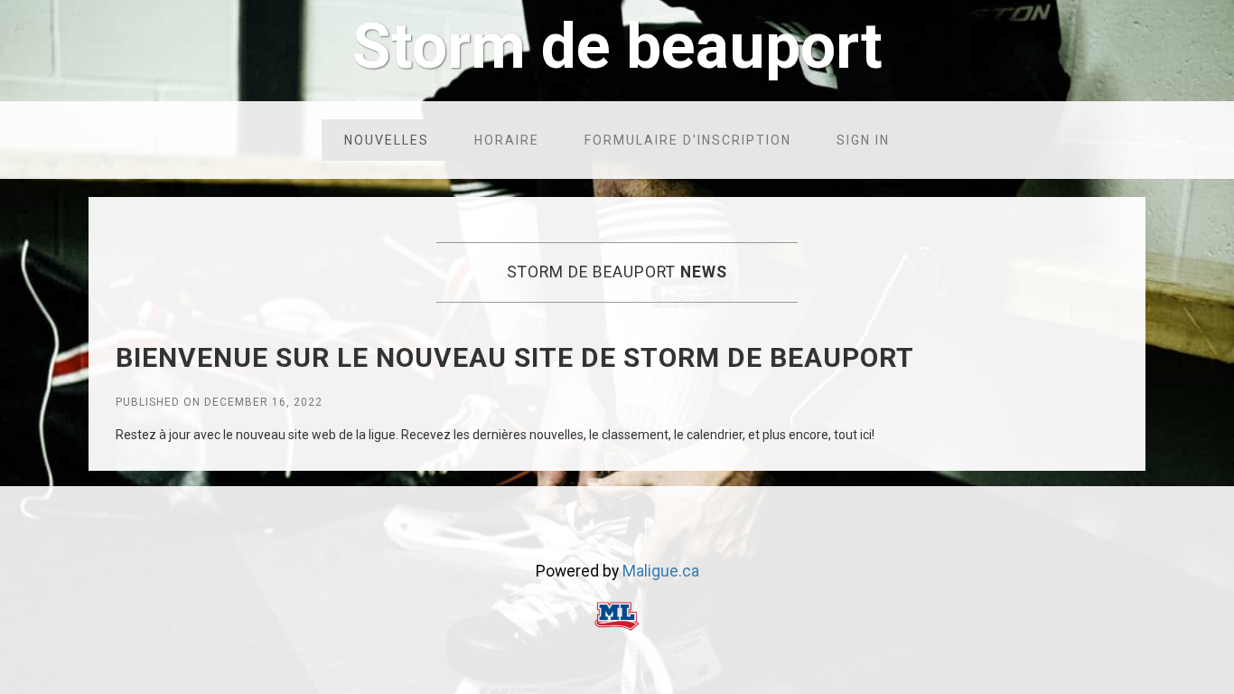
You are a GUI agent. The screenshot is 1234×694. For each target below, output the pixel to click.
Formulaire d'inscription (687, 140)
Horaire (506, 140)
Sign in (863, 140)
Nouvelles (386, 140)
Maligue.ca (660, 571)
